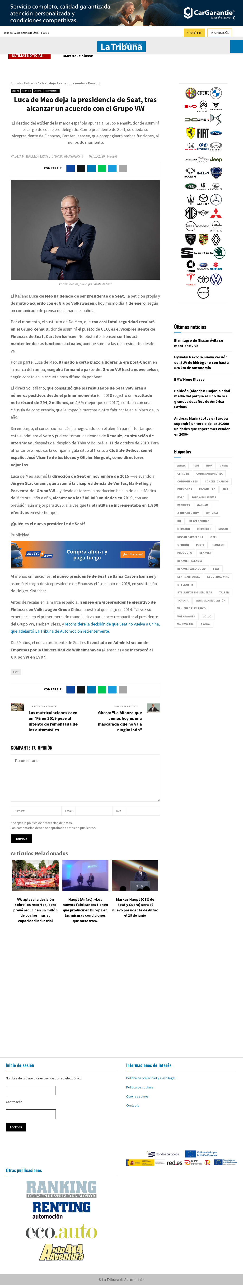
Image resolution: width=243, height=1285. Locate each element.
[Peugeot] (191, 244)
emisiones (184, 489)
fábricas (183, 505)
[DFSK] (203, 124)
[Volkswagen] (216, 284)
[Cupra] (216, 111)
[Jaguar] (203, 164)
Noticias (29, 83)
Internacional (51, 90)
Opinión (183, 545)
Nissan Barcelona (190, 537)
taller (224, 592)
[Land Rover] (191, 191)
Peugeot (218, 545)
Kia (179, 521)
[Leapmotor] (203, 191)
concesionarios (217, 481)
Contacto (132, 1105)
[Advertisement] (121, 991)
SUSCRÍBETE (194, 33)
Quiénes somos (137, 1096)
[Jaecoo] (191, 164)
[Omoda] (203, 231)
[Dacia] (191, 124)
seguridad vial (218, 576)
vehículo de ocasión (210, 600)
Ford (180, 497)
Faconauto (207, 489)
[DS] (216, 124)
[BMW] (216, 98)
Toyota (182, 600)
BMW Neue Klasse (81, 55)
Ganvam (202, 505)
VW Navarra (185, 624)
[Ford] (216, 138)
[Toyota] (203, 284)
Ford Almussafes (204, 497)
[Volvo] (203, 297)
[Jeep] (216, 164)
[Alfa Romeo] (191, 98)
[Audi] (203, 98)
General (38, 90)
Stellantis (185, 584)
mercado (183, 529)
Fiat (225, 489)
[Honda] (191, 151)
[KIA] (203, 178)
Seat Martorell (188, 576)
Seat (16, 671)
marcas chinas (199, 521)
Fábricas (26, 90)
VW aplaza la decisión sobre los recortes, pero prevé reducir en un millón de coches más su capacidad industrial (35, 910)
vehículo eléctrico (191, 608)
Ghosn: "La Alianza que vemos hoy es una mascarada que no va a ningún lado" (120, 721)
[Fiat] (203, 138)
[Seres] (203, 257)
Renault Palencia (189, 561)
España (15, 90)
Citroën (183, 473)
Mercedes (204, 529)
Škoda (205, 624)
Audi (196, 465)
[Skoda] (219, 257)
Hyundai (212, 513)
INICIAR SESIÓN (220, 32)
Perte (200, 545)
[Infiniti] (216, 151)
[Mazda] (203, 204)
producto (184, 552)
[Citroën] (203, 111)
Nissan (223, 529)
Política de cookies (139, 1087)
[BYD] (191, 111)
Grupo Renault (188, 513)
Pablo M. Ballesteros (29, 156)
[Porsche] (203, 244)
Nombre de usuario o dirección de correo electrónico (44, 1078)
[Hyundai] (203, 151)
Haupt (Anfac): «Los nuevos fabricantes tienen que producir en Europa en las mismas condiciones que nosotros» (85, 910)
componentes (187, 481)
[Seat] (187, 257)
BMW (209, 465)
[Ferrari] (191, 138)
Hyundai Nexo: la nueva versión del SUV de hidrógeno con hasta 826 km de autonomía (201, 362)
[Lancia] (216, 178)
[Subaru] (203, 271)
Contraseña (14, 1102)
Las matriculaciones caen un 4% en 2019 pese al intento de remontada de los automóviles (53, 721)
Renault (205, 552)
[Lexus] (216, 191)
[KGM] (190, 178)
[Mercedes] (216, 204)
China (224, 465)
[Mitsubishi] (216, 218)
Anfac (181, 465)
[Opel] (216, 231)
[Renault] (216, 244)
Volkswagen (186, 616)
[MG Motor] (191, 218)
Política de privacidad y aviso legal (150, 1078)
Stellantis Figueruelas (194, 592)
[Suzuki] (216, 271)
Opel (213, 537)
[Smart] (191, 271)
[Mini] (203, 218)
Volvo (207, 616)
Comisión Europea (209, 473)
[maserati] (191, 204)
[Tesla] (191, 284)
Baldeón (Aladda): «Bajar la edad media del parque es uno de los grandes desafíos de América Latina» (143, 59)
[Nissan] (191, 231)
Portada (16, 83)
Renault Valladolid (191, 568)
